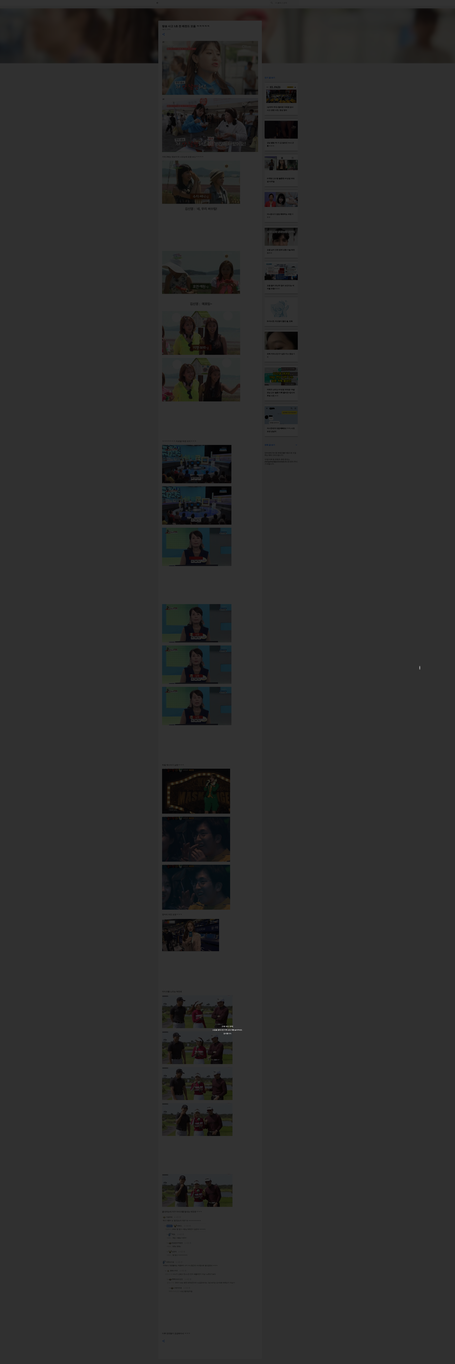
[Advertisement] (105, 682)
